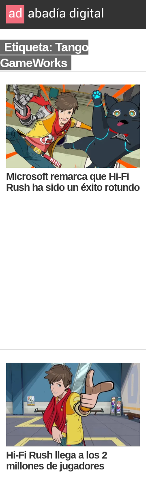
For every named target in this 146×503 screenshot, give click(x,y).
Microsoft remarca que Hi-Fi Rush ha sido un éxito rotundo (73, 182)
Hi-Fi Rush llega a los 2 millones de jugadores (56, 460)
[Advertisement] (73, 276)
